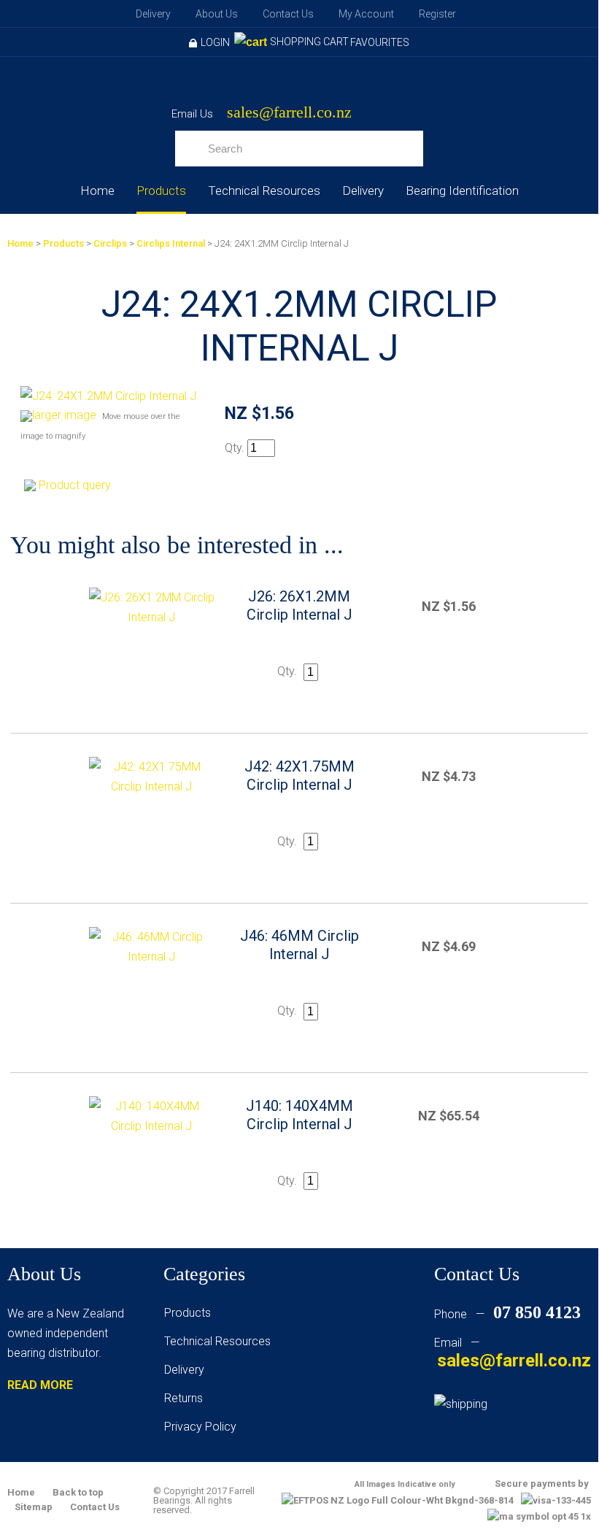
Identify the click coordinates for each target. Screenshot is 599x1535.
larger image (64, 415)
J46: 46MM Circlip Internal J (299, 945)
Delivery (153, 14)
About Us (217, 14)
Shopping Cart (309, 41)
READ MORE (40, 1385)
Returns (183, 1398)
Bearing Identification (462, 190)
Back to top (78, 1492)
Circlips (110, 243)
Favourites (379, 42)
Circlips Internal (170, 243)
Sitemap (34, 1507)
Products (161, 190)
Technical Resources (264, 190)
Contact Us (288, 14)
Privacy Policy (200, 1427)
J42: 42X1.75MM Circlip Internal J (299, 775)
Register (437, 14)
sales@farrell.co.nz (289, 112)
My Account (366, 14)
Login (215, 42)
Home (97, 190)
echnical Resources (220, 1341)
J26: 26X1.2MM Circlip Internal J (299, 605)
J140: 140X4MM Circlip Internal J (299, 1115)
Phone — (507, 1314)
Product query (75, 485)
